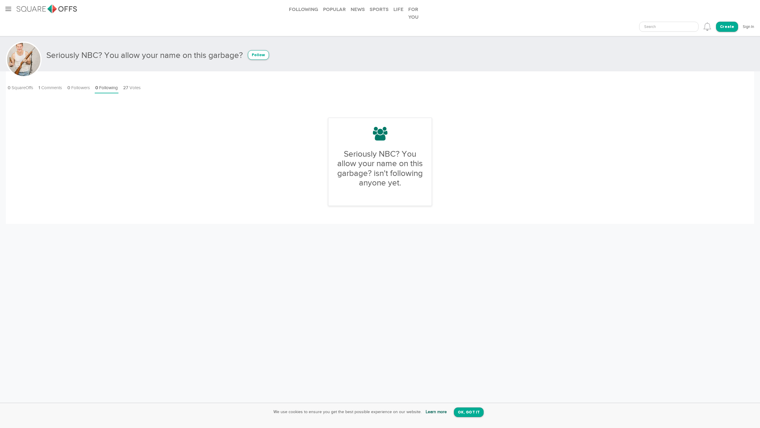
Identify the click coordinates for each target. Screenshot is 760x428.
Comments (50, 87)
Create (727, 27)
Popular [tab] (334, 9)
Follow (258, 55)
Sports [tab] (379, 9)
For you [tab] (413, 13)
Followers (78, 87)
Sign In (748, 26)
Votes (132, 87)
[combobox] (669, 27)
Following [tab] (303, 9)
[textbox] (668, 27)
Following (106, 87)
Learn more (436, 412)
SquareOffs (20, 87)
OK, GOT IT (469, 412)
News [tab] (358, 9)
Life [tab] (398, 9)
